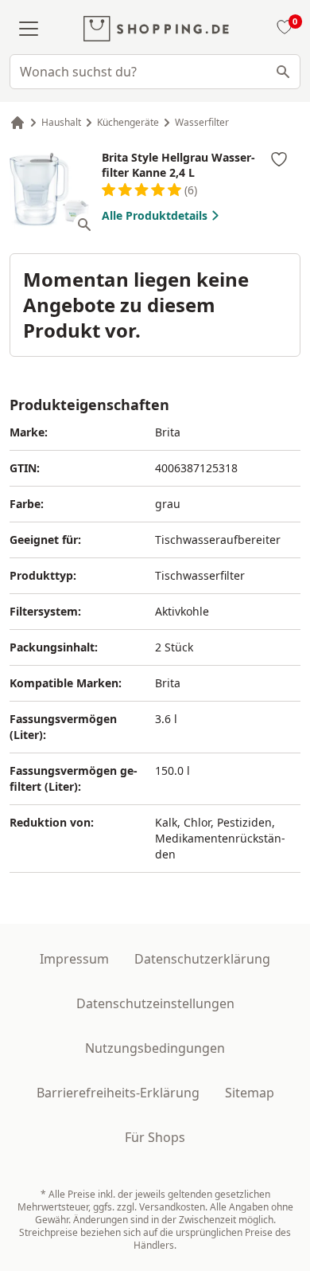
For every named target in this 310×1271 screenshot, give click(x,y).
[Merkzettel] (282, 28)
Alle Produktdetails (154, 215)
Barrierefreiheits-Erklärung (118, 1092)
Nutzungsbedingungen (155, 1048)
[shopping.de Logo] (156, 28)
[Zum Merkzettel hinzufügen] (278, 159)
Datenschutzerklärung (202, 959)
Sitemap (249, 1092)
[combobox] (155, 71)
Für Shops (155, 1137)
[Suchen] (282, 71)
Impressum (74, 959)
